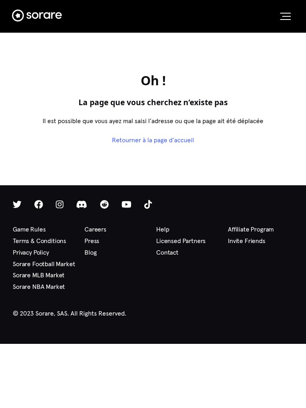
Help (162, 229)
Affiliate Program (251, 229)
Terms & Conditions (39, 240)
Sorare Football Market (44, 264)
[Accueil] (37, 16)
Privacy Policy (31, 252)
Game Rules (29, 229)
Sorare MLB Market (39, 275)
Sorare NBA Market (39, 286)
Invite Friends (246, 240)
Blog (90, 252)
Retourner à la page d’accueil (153, 140)
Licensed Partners (181, 240)
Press (91, 240)
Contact (167, 252)
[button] (285, 16)
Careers (95, 229)
